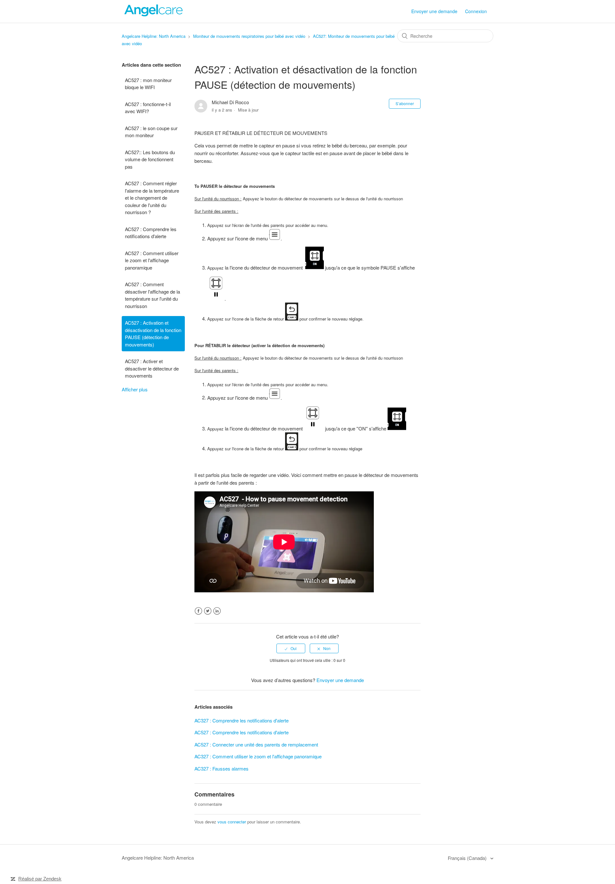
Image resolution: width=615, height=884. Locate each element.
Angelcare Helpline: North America (153, 36)
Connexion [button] (476, 11)
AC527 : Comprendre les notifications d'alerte (150, 233)
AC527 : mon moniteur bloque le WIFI (148, 84)
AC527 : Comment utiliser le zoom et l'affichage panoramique (151, 260)
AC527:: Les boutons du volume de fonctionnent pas (150, 159)
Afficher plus (135, 389)
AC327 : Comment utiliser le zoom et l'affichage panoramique (258, 756)
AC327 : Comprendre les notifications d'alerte (241, 720)
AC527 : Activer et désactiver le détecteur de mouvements (152, 368)
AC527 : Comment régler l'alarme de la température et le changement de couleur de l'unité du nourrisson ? (152, 197)
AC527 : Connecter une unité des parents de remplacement (256, 744)
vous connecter (231, 822)
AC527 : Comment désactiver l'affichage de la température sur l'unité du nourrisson (152, 295)
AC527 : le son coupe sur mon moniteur (151, 132)
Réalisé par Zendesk (40, 878)
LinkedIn (217, 611)
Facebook (198, 611)
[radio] (290, 648)
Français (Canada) (468, 858)
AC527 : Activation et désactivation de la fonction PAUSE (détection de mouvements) (153, 333)
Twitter (208, 611)
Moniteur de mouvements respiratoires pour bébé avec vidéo (249, 36)
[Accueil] (154, 14)
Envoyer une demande (434, 11)
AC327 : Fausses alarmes (221, 768)
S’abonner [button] (405, 103)
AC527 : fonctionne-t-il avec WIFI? (148, 108)
